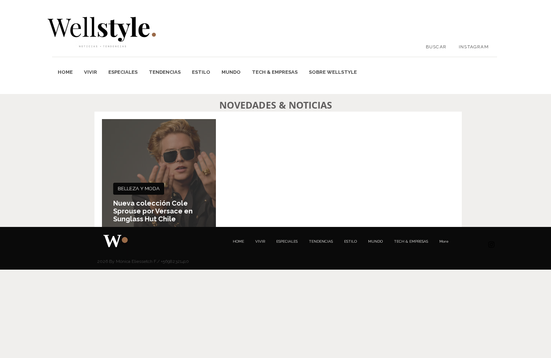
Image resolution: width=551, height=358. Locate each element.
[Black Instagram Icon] (491, 244)
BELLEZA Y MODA (139, 188)
